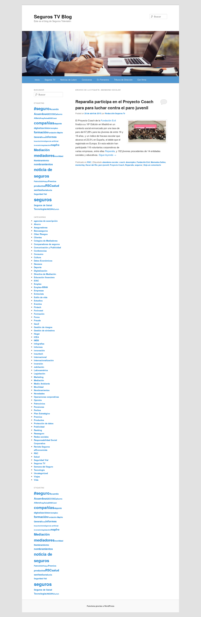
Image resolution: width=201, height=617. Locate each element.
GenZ (36, 323)
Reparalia (129, 165)
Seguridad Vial (40, 194)
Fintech (37, 307)
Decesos (38, 263)
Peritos (37, 410)
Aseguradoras (40, 227)
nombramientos (43, 164)
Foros (37, 317)
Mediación (42, 149)
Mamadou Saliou (158, 162)
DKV (49, 128)
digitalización (41, 128)
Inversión (38, 363)
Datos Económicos (43, 260)
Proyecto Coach (117, 165)
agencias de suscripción (46, 220)
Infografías (39, 343)
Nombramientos (41, 390)
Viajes (37, 476)
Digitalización (40, 270)
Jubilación (39, 366)
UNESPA (50, 209)
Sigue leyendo (107, 154)
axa (50, 118)
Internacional (40, 357)
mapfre (55, 145)
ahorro (59, 114)
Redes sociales (41, 436)
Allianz (37, 118)
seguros (138, 165)
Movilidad (38, 386)
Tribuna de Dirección (123, 79)
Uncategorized (41, 473)
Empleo (37, 283)
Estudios (38, 300)
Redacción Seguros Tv (115, 113)
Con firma (141, 79)
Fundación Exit (108, 120)
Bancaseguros (41, 230)
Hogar (37, 333)
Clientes (38, 237)
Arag (42, 118)
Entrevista (39, 293)
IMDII (36, 340)
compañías (44, 122)
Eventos (38, 303)
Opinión (38, 400)
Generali (38, 137)
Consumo (38, 254)
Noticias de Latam (68, 79)
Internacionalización (44, 360)
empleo (54, 128)
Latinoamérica (41, 370)
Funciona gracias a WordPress (100, 606)
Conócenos (87, 79)
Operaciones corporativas (46, 396)
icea (43, 137)
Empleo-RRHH (41, 287)
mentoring (79, 165)
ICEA (36, 337)
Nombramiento (41, 160)
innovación (39, 350)
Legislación (39, 373)
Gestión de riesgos (43, 327)
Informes (38, 346)
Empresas (39, 290)
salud (55, 185)
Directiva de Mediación (45, 273)
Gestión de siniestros (44, 330)
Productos (39, 420)
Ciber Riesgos (41, 234)
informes (51, 137)
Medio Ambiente (42, 383)
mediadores (44, 155)
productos (39, 186)
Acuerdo (54, 109)
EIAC (36, 280)
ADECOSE (51, 114)
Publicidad (39, 426)
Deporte (37, 267)
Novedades (39, 393)
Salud (37, 456)
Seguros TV (50, 79)
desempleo (131, 162)
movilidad (58, 156)
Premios (52, 181)
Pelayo (45, 181)
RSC (89, 162)
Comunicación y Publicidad (47, 247)
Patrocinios (39, 403)
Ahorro (37, 224)
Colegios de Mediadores (45, 240)
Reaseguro (39, 433)
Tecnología (40, 209)
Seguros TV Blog (53, 16)
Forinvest (38, 310)
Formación (39, 313)
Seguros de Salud (43, 205)
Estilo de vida (40, 297)
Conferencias (40, 250)
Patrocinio (38, 181)
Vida (36, 479)
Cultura (37, 257)
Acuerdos (40, 114)
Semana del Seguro (43, 466)
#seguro (42, 108)
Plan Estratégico (42, 413)
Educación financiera (44, 277)
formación (41, 132)
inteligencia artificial (50, 141)
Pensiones (39, 406)
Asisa (46, 118)
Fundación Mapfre (55, 132)
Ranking (38, 430)
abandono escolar (110, 162)
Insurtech (38, 141)
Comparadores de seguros (47, 244)
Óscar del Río (91, 165)
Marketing (38, 376)
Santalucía (47, 190)
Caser (54, 118)
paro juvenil (103, 165)
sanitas (38, 190)
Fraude (37, 320)
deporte (58, 123)
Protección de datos (43, 423)
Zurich (56, 209)
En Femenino (103, 79)
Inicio (37, 79)
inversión (38, 145)
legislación (46, 145)
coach (122, 162)
